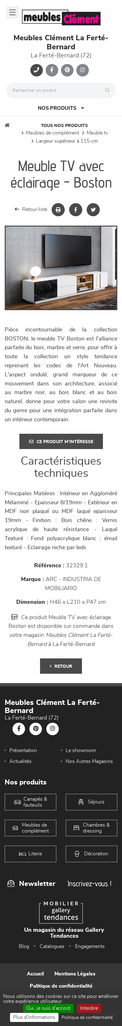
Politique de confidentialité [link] (87, 1017)
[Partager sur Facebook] (75, 209)
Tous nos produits (64, 126)
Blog (24, 946)
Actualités (20, 761)
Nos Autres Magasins (89, 761)
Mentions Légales (74, 973)
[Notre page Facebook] (52, 70)
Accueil (35, 973)
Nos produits (57, 108)
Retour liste (34, 209)
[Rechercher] (109, 90)
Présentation (23, 750)
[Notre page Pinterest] (67, 70)
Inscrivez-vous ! (89, 883)
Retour (63, 666)
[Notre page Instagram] (82, 70)
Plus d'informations (34, 1017)
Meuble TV (97, 132)
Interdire (89, 1008)
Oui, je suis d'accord (48, 1008)
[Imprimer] (58, 209)
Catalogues (52, 946)
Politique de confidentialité (61, 986)
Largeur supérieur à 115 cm (67, 141)
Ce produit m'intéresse (65, 442)
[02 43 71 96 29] (36, 70)
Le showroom (81, 750)
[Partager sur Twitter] (93, 209)
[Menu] (12, 12)
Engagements (90, 946)
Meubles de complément (52, 132)
